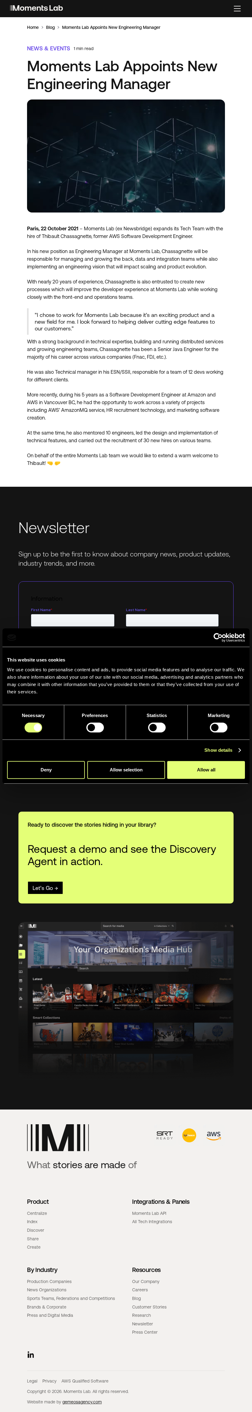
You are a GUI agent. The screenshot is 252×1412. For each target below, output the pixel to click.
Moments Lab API (149, 1213)
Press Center (145, 1332)
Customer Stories (149, 1307)
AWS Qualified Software (84, 1381)
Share (33, 1238)
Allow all (206, 769)
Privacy (49, 1381)
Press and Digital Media (50, 1315)
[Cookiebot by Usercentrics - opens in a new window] (218, 637)
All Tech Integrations (152, 1221)
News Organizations (46, 1289)
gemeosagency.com (82, 1401)
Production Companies (49, 1281)
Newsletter (142, 1323)
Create (34, 1247)
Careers (140, 1289)
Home (33, 27)
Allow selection (126, 769)
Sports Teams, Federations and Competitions (71, 1298)
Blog (50, 27)
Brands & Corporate (46, 1307)
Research (141, 1315)
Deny (46, 769)
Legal (32, 1381)
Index (32, 1221)
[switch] (95, 727)
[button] (237, 9)
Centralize (37, 1213)
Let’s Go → (45, 888)
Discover (35, 1230)
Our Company (145, 1281)
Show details (218, 750)
